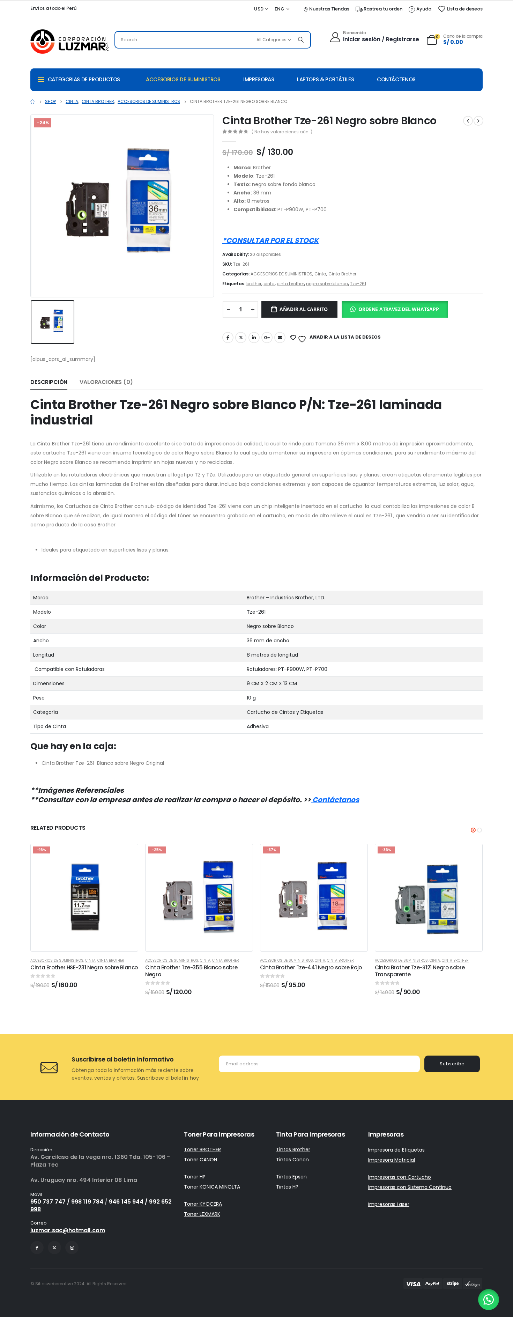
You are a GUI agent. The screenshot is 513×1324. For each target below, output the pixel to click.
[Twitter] (54, 1247)
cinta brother (290, 284)
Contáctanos (335, 800)
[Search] (300, 40)
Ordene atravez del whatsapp (398, 309)
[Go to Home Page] (32, 101)
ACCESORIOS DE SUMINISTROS (183, 79)
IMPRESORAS (258, 79)
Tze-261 (358, 284)
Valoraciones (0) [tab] (106, 382)
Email (279, 337)
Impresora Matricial (391, 1159)
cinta (269, 284)
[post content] (84, 898)
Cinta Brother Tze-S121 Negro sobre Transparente (419, 971)
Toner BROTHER (202, 1149)
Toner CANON (200, 1159)
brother (253, 284)
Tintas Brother (293, 1149)
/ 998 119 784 (85, 1202)
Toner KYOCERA (203, 1203)
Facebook (227, 337)
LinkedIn (254, 337)
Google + (267, 337)
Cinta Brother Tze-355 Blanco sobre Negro (191, 971)
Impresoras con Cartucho (399, 1177)
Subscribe (452, 1064)
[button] (396, 310)
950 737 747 (48, 1202)
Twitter (240, 337)
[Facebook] (37, 1247)
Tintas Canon (292, 1159)
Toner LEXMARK (202, 1214)
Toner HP (195, 1176)
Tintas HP (287, 1186)
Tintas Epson (291, 1176)
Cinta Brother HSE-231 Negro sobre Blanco (84, 967)
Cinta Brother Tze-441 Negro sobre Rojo (311, 967)
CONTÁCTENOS (396, 79)
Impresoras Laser (388, 1204)
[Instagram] (72, 1247)
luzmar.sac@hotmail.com (67, 1230)
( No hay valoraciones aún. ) (282, 132)
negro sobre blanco (327, 284)
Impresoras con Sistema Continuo (410, 1187)
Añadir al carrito (304, 309)
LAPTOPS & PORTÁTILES (325, 79)
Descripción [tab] (48, 382)
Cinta (320, 274)
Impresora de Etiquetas (396, 1149)
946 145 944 (126, 1202)
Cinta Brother (342, 274)
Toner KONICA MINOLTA (212, 1186)
